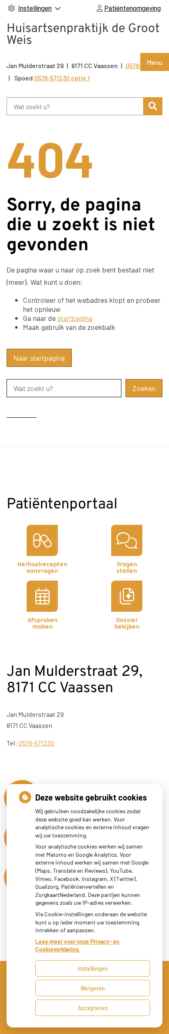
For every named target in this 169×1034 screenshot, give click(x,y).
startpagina (74, 318)
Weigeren (92, 988)
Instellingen (93, 968)
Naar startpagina (39, 357)
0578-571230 (36, 743)
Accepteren (93, 1007)
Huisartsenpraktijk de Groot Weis (83, 34)
